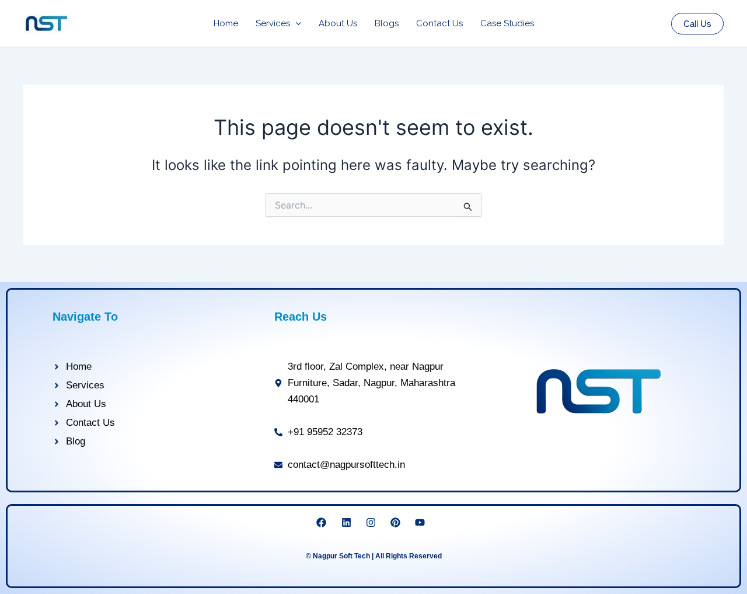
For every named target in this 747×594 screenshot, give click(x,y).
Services (273, 23)
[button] (295, 23)
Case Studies (507, 23)
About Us (338, 23)
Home (226, 23)
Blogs (387, 23)
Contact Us (439, 23)
